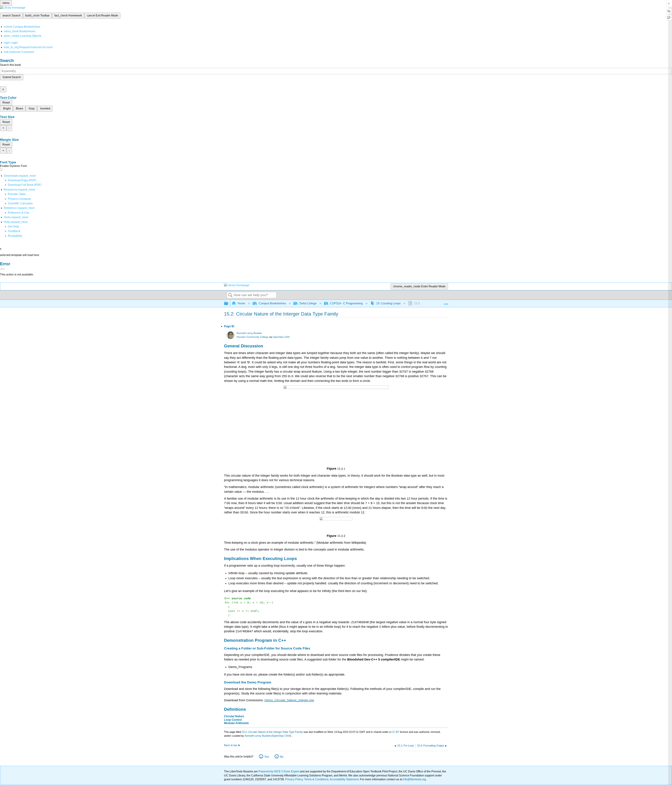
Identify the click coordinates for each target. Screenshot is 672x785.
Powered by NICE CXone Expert (279, 771)
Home (241, 303)
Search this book (10, 64)
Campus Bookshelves (272, 303)
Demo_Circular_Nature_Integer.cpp (289, 700)
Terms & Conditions (316, 779)
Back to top (230, 745)
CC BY (395, 731)
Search (230, 295)
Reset (6, 102)
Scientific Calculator (20, 203)
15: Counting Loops (388, 303)
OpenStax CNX (281, 337)
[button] (14, 231)
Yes (266, 756)
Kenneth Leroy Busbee (249, 333)
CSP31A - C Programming (346, 303)
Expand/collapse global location (446, 302)
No (282, 756)
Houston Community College (252, 337)
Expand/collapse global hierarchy (228, 303)
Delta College (308, 303)
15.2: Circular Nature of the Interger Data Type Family (272, 731)
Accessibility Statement (344, 779)
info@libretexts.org (414, 779)
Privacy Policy (294, 779)
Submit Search (11, 77)
